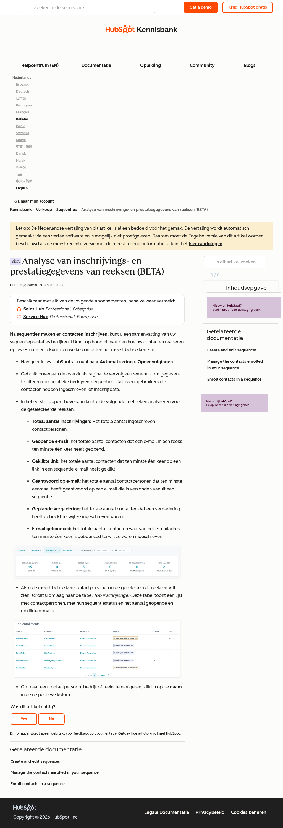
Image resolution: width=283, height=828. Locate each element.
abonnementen (110, 301)
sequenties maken (36, 334)
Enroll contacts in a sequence (38, 784)
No (51, 719)
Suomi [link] (21, 140)
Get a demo (201, 7)
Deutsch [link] (22, 91)
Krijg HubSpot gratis (247, 7)
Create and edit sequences (35, 761)
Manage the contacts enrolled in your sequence (55, 772)
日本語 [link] (21, 98)
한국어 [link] (21, 167)
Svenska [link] (22, 133)
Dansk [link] (21, 154)
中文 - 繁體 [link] (24, 147)
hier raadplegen (205, 243)
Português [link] (24, 105)
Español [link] (22, 85)
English (22, 188)
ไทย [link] (19, 174)
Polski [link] (20, 126)
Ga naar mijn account (34, 201)
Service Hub (35, 316)
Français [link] (22, 112)
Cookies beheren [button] (248, 812)
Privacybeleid (210, 812)
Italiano (22, 119)
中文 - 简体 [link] (24, 181)
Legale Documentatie (166, 812)
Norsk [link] (20, 161)
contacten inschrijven (85, 334)
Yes (24, 719)
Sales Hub (33, 309)
